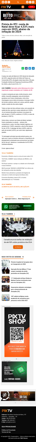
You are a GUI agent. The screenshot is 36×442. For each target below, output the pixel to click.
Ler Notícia (18, 247)
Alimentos (5, 187)
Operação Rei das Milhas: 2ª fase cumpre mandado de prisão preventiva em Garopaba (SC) (21, 271)
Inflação (23, 187)
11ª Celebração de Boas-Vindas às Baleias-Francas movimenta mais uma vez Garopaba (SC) (21, 280)
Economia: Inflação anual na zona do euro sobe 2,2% (17, 156)
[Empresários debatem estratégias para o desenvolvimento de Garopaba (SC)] (6, 288)
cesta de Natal (15, 187)
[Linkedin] (33, 2)
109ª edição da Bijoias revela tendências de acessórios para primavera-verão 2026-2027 (20, 298)
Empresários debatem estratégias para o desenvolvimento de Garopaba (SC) (21, 289)
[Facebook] (6, 2)
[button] (18, 2)
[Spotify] (27, 2)
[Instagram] (9, 2)
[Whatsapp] (30, 2)
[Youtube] (3, 2)
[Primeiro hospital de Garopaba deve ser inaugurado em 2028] (6, 263)
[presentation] (4, 232)
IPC (28, 187)
